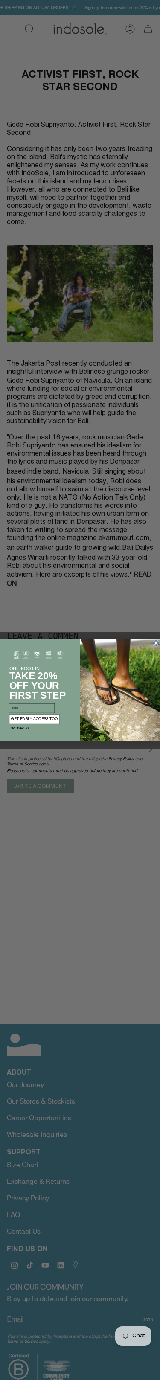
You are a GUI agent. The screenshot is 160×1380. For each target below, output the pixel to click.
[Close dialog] (156, 643)
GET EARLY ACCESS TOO (34, 719)
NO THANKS (20, 728)
